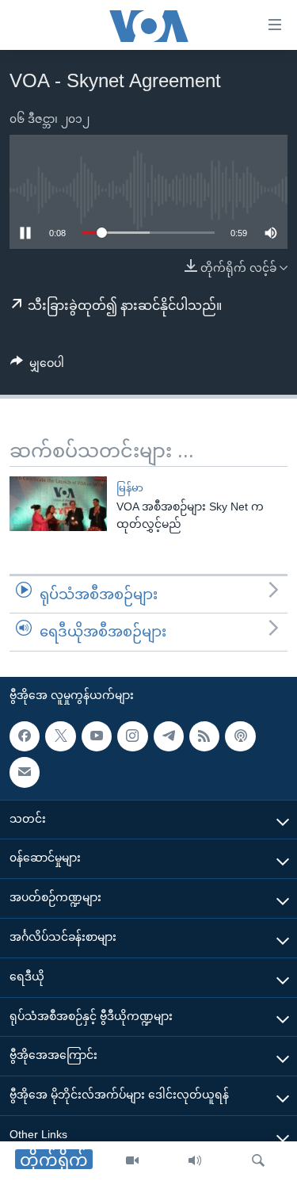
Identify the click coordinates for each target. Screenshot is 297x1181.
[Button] (37, 366)
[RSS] (204, 736)
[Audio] (195, 1161)
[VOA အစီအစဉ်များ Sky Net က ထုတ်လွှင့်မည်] (58, 503)
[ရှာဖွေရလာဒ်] (258, 1161)
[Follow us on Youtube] (97, 736)
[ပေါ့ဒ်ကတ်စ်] (240, 736)
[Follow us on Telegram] (169, 736)
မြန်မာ (129, 488)
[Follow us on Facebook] (25, 736)
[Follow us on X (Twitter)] (60, 736)
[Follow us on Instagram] (132, 736)
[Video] (132, 1161)
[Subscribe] (25, 772)
